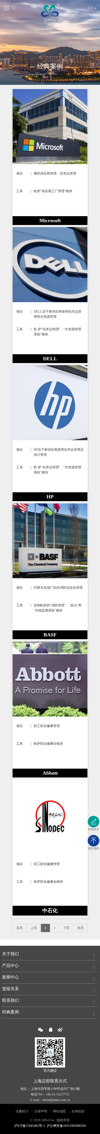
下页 (66, 928)
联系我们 (10, 1000)
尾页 (80, 928)
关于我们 (10, 954)
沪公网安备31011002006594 (66, 1125)
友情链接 (77, 1111)
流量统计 (22, 1111)
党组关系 (10, 988)
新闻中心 (10, 977)
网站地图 (59, 1111)
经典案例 (10, 1012)
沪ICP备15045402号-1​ (29, 1125)
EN (90, 8)
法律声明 (40, 1111)
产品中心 (10, 965)
